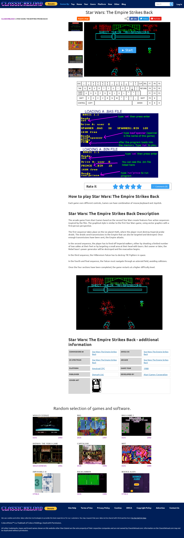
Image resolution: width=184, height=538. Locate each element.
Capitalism (82, 444)
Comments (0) (161, 186)
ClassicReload (8, 19)
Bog (79, 415)
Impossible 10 (39, 472)
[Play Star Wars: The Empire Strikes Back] (127, 76)
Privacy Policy (103, 508)
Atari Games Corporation (156, 374)
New (110, 4)
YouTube (157, 19)
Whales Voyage (41, 415)
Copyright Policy (144, 508)
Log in (179, 4)
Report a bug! (83, 19)
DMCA (129, 508)
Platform (102, 4)
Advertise (160, 508)
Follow (145, 19)
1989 (149, 466)
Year (86, 4)
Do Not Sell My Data (138, 518)
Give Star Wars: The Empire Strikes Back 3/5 (127, 186)
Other (116, 4)
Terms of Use (87, 508)
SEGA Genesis (39, 466)
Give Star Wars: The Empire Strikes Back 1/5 (115, 186)
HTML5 (36, 494)
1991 (60, 466)
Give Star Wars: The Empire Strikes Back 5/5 (139, 186)
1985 (105, 494)
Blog (124, 4)
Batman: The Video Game (45, 444)
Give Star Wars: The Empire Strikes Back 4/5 (133, 186)
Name (79, 4)
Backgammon (84, 472)
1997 (105, 438)
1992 (149, 438)
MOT (124, 444)
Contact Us (174, 508)
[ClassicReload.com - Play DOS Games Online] (22, 6)
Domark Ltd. (98, 374)
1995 (105, 466)
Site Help (72, 508)
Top (72, 4)
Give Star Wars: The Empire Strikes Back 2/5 (121, 186)
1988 (146, 368)
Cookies (118, 508)
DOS (35, 438)
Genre (93, 4)
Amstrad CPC (98, 368)
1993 (60, 438)
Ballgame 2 (128, 415)
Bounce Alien (129, 472)
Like (135, 19)
